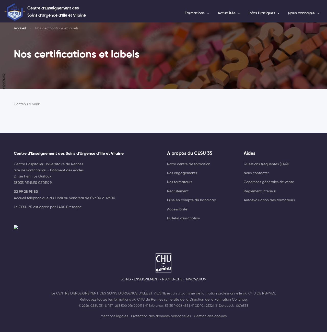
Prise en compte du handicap (191, 200)
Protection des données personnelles (161, 316)
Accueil (20, 28)
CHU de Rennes (261, 293)
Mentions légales (114, 316)
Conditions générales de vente (269, 182)
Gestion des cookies (210, 316)
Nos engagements (182, 173)
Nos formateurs (179, 182)
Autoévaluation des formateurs (269, 200)
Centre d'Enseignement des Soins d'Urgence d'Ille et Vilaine (111, 293)
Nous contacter (256, 173)
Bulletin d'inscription (183, 218)
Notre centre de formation (188, 164)
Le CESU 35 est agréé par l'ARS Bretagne (48, 207)
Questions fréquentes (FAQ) (266, 164)
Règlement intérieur (260, 191)
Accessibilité (177, 209)
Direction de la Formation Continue (218, 299)
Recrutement (178, 191)
